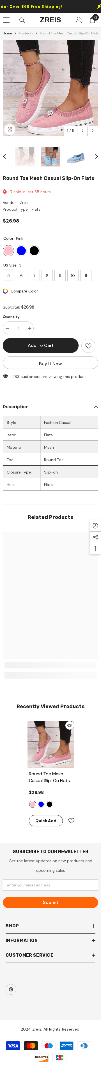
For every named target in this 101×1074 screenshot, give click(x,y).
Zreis (24, 202)
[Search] (22, 20)
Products (26, 33)
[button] (82, 131)
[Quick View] (69, 725)
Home (7, 33)
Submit (50, 902)
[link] (50, 665)
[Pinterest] (11, 989)
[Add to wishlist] (88, 346)
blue (41, 804)
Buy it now (50, 364)
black (49, 804)
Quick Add (45, 820)
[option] (50, 88)
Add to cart (41, 345)
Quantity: (11, 316)
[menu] (6, 20)
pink (32, 804)
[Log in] (79, 20)
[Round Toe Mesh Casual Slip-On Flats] (50, 744)
